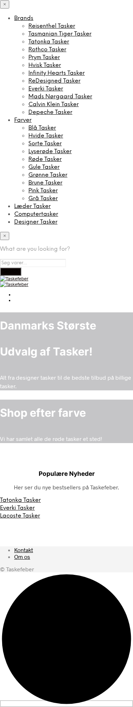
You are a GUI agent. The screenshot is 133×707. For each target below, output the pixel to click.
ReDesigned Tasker (54, 81)
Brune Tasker (45, 183)
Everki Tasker (45, 89)
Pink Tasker (43, 191)
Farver (23, 120)
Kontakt (23, 549)
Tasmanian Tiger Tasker (60, 34)
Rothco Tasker (47, 50)
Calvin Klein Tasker (53, 105)
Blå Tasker (42, 128)
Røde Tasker (45, 159)
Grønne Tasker (47, 175)
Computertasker (36, 214)
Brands (23, 18)
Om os (22, 556)
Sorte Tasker (45, 144)
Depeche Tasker (50, 112)
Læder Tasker (32, 206)
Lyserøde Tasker (50, 152)
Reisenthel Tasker (51, 26)
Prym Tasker (44, 57)
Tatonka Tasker (48, 42)
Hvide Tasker (45, 136)
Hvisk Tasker (44, 65)
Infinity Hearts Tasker (56, 73)
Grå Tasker (43, 199)
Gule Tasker (44, 167)
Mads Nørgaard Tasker (60, 97)
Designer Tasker (35, 222)
